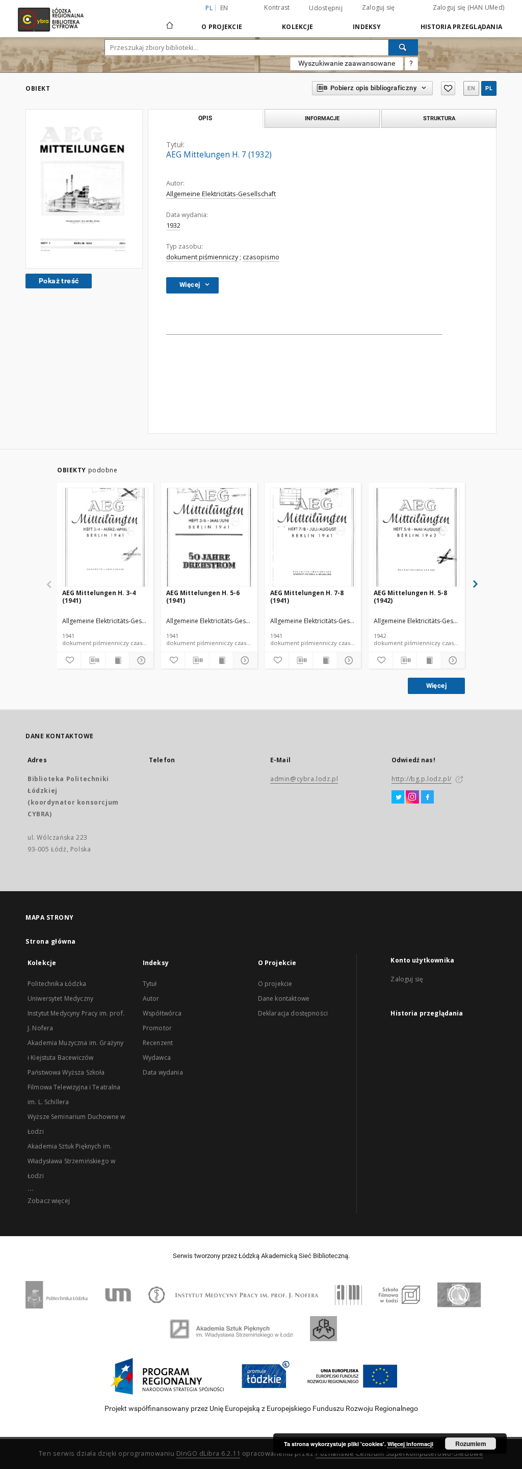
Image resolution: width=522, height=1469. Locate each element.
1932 (173, 225)
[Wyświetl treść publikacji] (117, 660)
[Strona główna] (169, 20)
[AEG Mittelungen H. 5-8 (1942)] (416, 537)
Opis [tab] (205, 118)
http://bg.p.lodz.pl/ (422, 778)
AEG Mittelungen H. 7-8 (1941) (307, 596)
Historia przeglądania (461, 26)
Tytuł (150, 983)
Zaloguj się (378, 7)
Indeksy (367, 26)
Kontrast (277, 7)
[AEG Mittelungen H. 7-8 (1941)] (313, 537)
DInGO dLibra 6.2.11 (208, 1453)
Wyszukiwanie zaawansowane (346, 63)
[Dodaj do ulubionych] (448, 88)
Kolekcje (297, 26)
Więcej (436, 685)
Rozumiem (470, 1443)
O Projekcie (221, 26)
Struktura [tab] (439, 118)
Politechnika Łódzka (57, 983)
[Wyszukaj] (403, 47)
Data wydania (163, 1072)
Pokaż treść (59, 281)
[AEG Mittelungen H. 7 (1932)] (84, 188)
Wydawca (157, 1057)
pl (488, 88)
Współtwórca (162, 1013)
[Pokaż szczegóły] (139, 660)
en (224, 8)
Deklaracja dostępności (293, 1013)
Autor (151, 998)
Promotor (157, 1028)
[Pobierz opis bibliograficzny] (93, 660)
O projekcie (275, 983)
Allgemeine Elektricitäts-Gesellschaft (221, 194)
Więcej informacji (410, 1444)
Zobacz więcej (49, 1200)
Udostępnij (326, 8)
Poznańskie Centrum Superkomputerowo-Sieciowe (399, 1453)
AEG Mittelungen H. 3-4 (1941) (99, 596)
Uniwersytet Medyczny (60, 998)
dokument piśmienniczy (202, 257)
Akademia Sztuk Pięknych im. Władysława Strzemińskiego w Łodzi (71, 1161)
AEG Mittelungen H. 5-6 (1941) (203, 596)
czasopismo (261, 257)
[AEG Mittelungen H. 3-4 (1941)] (105, 537)
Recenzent (158, 1042)
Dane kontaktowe (283, 998)
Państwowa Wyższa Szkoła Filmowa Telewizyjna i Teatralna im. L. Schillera (74, 1087)
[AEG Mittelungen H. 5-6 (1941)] (209, 537)
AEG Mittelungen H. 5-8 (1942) (410, 596)
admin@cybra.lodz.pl (304, 778)
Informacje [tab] (322, 118)
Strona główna (50, 941)
